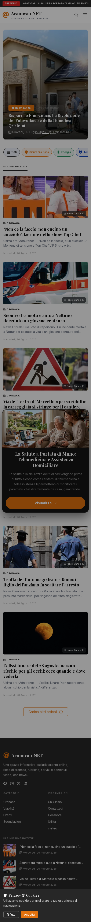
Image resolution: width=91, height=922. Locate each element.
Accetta (29, 914)
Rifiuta (11, 914)
